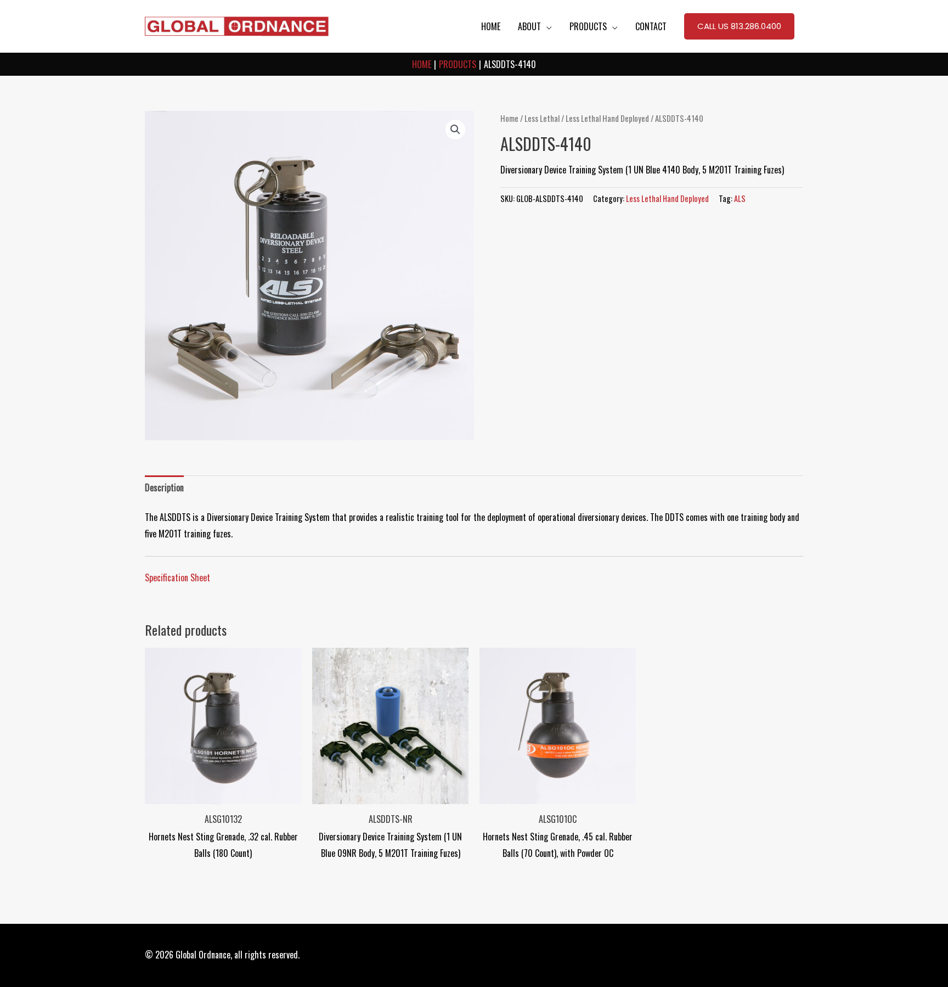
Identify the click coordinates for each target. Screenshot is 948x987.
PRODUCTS (588, 26)
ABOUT (529, 26)
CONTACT (651, 26)
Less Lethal (542, 118)
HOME (490, 26)
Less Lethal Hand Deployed (607, 118)
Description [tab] (164, 487)
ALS (740, 198)
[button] (739, 26)
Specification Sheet (177, 577)
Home (509, 118)
